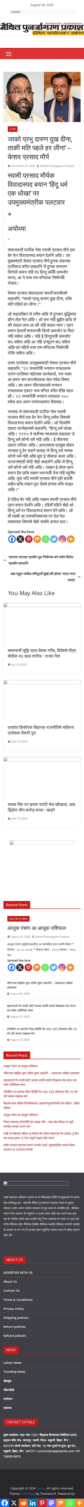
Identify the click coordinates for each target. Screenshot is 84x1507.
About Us (10, 1281)
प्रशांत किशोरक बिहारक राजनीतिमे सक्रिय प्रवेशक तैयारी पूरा (41, 730)
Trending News (14, 1372)
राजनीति (12, 129)
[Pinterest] (29, 539)
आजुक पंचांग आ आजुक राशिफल (36, 927)
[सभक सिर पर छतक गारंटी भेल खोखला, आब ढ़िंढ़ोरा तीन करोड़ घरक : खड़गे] (42, 760)
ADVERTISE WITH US (18, 1272)
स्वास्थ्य (7, 1408)
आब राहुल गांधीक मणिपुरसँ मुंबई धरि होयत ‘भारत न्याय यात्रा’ (43, 576)
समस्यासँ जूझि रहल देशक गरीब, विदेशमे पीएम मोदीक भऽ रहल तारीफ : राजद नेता (42, 653)
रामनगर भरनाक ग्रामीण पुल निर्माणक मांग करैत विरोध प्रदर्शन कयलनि (41, 560)
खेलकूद (7, 1381)
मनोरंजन (7, 1399)
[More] (71, 539)
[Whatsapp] (45, 539)
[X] (20, 539)
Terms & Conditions (18, 1300)
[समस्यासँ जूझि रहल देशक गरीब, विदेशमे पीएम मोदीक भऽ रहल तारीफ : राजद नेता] (42, 606)
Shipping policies (15, 1318)
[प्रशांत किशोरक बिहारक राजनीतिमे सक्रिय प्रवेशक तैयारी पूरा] (42, 683)
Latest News (12, 1363)
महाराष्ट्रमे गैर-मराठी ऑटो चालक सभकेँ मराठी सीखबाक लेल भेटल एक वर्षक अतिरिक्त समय (41, 1008)
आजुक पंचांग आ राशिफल (18, 918)
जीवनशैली (8, 1390)
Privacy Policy (13, 1309)
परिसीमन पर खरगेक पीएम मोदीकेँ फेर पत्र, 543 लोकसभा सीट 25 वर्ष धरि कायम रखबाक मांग (42, 1031)
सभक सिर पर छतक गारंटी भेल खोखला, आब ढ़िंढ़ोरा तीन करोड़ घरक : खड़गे (41, 807)
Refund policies (14, 1336)
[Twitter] (54, 539)
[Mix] (37, 539)
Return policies (14, 1327)
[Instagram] (62, 539)
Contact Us (11, 1290)
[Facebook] (12, 539)
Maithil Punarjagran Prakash (57, 166)
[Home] (42, 25)
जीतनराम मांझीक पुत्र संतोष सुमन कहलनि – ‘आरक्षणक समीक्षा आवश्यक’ (40, 985)
